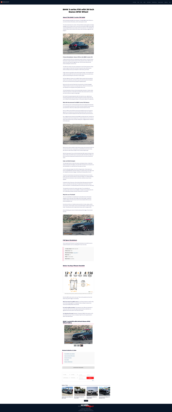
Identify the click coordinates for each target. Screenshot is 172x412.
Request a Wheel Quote (68, 361)
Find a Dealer (66, 359)
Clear (93, 380)
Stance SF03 (75, 252)
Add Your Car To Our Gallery (78, 367)
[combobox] (66, 374)
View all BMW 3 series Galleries (69, 353)
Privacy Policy (92, 410)
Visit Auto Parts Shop (67, 357)
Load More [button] (86, 400)
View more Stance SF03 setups (69, 355)
